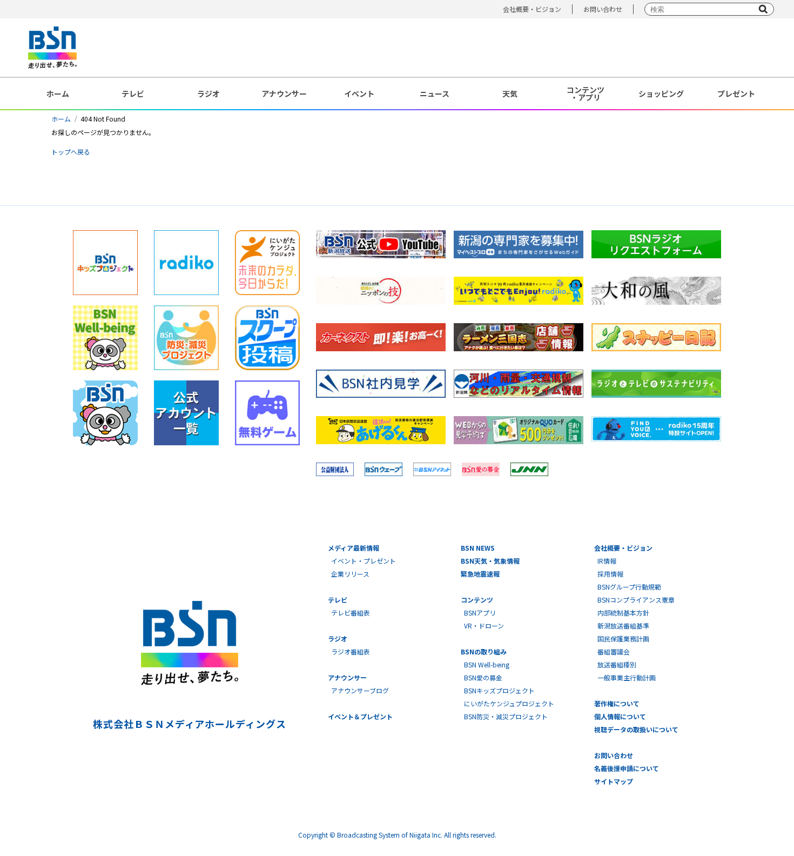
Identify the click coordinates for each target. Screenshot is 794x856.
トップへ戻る (70, 151)
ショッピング (661, 93)
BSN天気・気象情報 (490, 560)
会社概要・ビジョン (532, 9)
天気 (509, 93)
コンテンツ (477, 599)
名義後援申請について (626, 768)
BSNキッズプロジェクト (499, 690)
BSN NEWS (478, 547)
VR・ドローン (484, 625)
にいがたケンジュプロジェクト (509, 703)
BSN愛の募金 (483, 677)
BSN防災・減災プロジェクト (506, 716)
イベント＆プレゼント (360, 716)
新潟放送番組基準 (623, 625)
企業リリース (350, 573)
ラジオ (208, 93)
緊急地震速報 (480, 573)
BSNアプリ (480, 612)
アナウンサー (284, 93)
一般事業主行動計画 (626, 677)
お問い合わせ (602, 9)
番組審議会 (613, 651)
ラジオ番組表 (350, 651)
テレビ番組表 (350, 612)
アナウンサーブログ (360, 690)
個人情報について (620, 716)
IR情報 (606, 560)
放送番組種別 (616, 664)
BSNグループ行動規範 (629, 586)
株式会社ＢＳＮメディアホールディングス (189, 724)
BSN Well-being (486, 664)
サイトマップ (613, 781)
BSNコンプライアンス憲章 (636, 599)
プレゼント (736, 93)
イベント (359, 93)
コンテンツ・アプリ (585, 93)
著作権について (617, 703)
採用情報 (610, 573)
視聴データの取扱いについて (636, 729)
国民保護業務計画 (623, 638)
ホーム (57, 93)
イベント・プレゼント (363, 560)
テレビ (133, 93)
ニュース (434, 93)
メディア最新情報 (353, 547)
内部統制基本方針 (623, 612)
